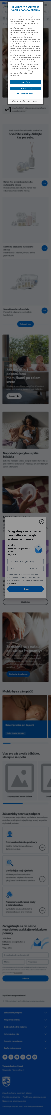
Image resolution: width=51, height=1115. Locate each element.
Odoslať (24, 589)
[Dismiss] (41, 521)
